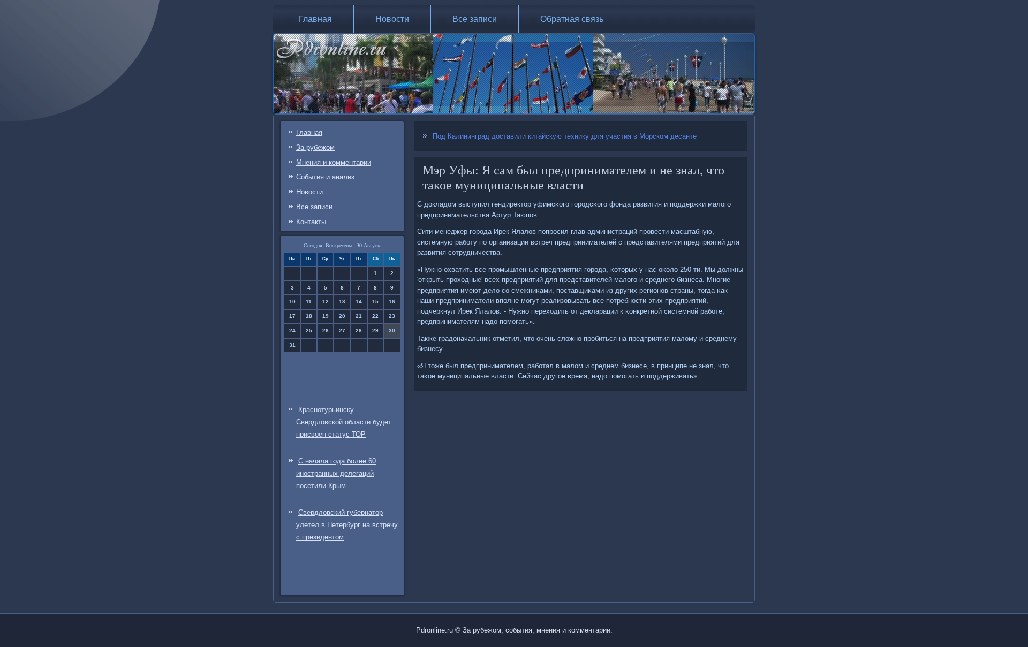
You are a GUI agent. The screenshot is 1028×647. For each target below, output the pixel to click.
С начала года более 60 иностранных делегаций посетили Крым (336, 473)
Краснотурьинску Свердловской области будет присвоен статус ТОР (343, 422)
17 (292, 316)
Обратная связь (571, 19)
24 (292, 330)
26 (325, 330)
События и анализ (325, 177)
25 (309, 330)
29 (375, 330)
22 (375, 316)
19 (325, 316)
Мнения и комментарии (333, 162)
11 (309, 302)
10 (292, 302)
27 (342, 330)
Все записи (474, 19)
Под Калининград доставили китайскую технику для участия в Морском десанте (565, 136)
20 (342, 316)
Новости (392, 19)
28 (359, 330)
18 (309, 316)
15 (375, 302)
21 (359, 316)
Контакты (311, 222)
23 (392, 316)
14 (359, 302)
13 (342, 302)
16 (392, 302)
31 (292, 345)
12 (325, 302)
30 (392, 330)
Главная (315, 19)
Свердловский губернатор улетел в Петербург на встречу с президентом (347, 524)
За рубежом (315, 147)
